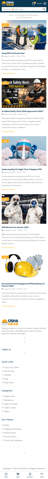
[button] (37, 3)
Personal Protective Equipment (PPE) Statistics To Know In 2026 (23, 284)
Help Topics (9, 383)
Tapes (6, 411)
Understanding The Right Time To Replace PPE (22, 169)
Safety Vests (9, 396)
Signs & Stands (10, 404)
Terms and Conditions (13, 440)
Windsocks (9, 400)
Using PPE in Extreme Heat (13, 53)
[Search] (44, 9)
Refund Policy (10, 433)
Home (11, 15)
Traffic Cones (10, 408)
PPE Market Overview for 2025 (15, 227)
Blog (5, 25)
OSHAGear (22, 468)
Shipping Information (12, 429)
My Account (9, 371)
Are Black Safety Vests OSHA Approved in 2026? (22, 111)
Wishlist (7, 375)
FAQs (6, 425)
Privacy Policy (10, 437)
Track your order (11, 367)
